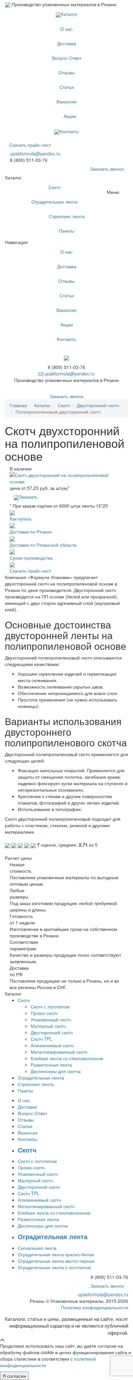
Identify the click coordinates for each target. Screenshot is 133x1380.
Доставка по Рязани (31, 531)
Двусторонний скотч (98, 405)
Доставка (66, 43)
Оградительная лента (54, 201)
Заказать (28, 496)
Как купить (21, 518)
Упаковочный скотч (51, 1019)
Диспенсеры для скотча (56, 1071)
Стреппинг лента (67, 216)
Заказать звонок (107, 168)
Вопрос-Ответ (66, 58)
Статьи (66, 87)
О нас (66, 29)
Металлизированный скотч (59, 1051)
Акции (70, 116)
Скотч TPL (41, 1039)
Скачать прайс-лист (30, 145)
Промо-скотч (44, 1013)
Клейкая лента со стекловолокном (67, 1058)
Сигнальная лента (37, 1248)
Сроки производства (31, 557)
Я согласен (14, 1376)
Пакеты (66, 230)
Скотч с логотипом (50, 1006)
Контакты (69, 131)
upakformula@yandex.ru (35, 153)
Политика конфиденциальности (94, 1307)
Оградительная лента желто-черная (56, 1261)
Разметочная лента (51, 1064)
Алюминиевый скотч (52, 1045)
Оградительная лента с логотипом (54, 1267)
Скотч (54, 187)
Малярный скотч (48, 1026)
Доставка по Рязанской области (43, 545)
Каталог (69, 14)
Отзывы (66, 72)
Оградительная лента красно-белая (56, 1254)
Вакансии (66, 101)
